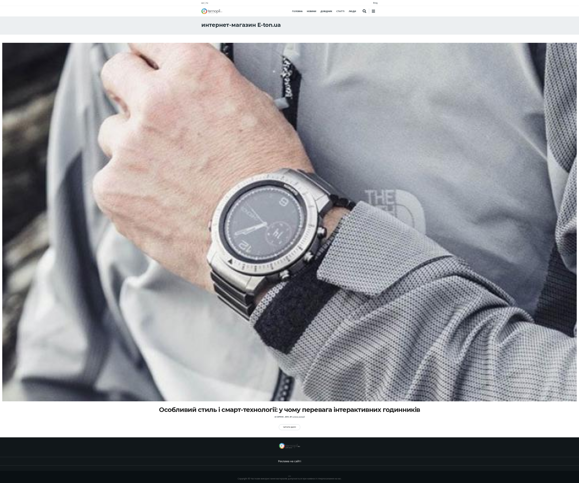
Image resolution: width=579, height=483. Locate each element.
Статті (340, 11)
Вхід (375, 2)
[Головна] (211, 11)
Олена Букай (298, 417)
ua (202, 2)
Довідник (326, 11)
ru (207, 2)
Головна (297, 11)
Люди (352, 11)
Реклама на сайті (289, 461)
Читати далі (289, 427)
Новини (311, 11)
